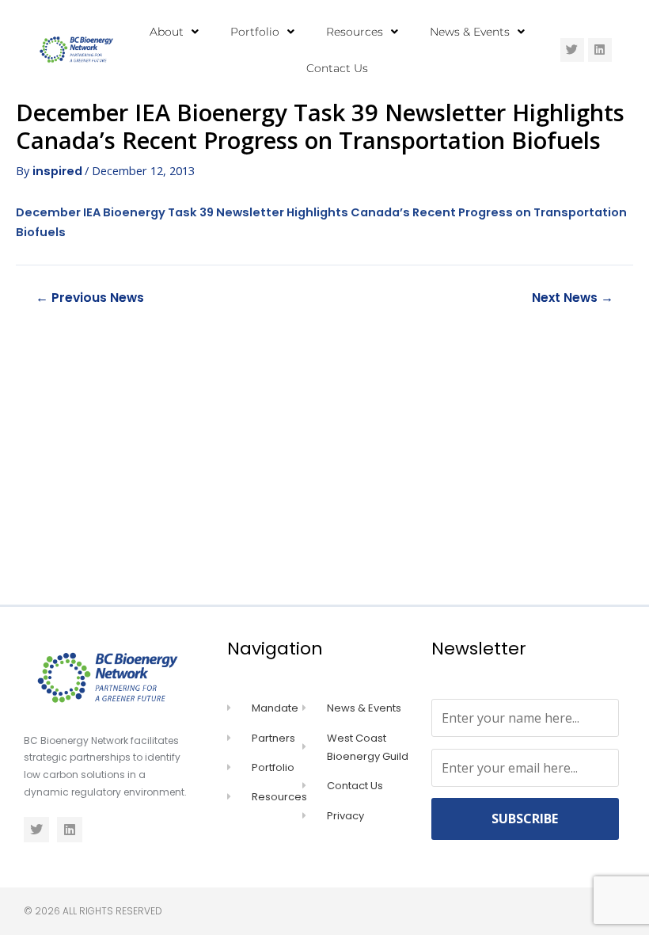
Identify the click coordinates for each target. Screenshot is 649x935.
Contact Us (337, 68)
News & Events (470, 32)
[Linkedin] (600, 50)
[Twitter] (572, 50)
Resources (354, 32)
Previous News (90, 298)
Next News (572, 298)
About (167, 32)
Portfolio (254, 32)
